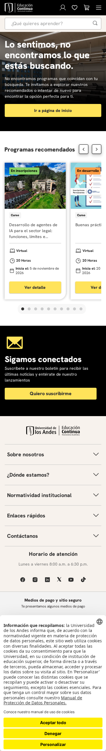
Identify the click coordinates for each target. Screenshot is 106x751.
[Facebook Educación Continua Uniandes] (22, 579)
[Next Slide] (96, 149)
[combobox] (53, 23)
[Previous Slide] (83, 149)
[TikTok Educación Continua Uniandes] (83, 579)
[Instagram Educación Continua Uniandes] (35, 579)
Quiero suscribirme (51, 393)
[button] (22, 308)
